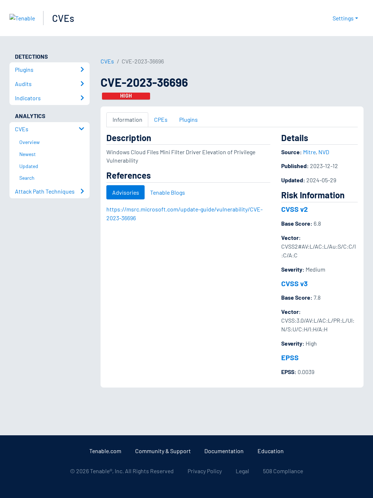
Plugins (188, 119)
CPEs (161, 119)
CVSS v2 (294, 209)
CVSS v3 (294, 283)
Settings (343, 18)
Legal (242, 470)
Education (271, 450)
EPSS (290, 357)
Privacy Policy (205, 470)
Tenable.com (105, 450)
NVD (323, 151)
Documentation (224, 450)
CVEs (63, 18)
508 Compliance (283, 470)
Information (127, 119)
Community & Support (163, 450)
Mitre (309, 151)
